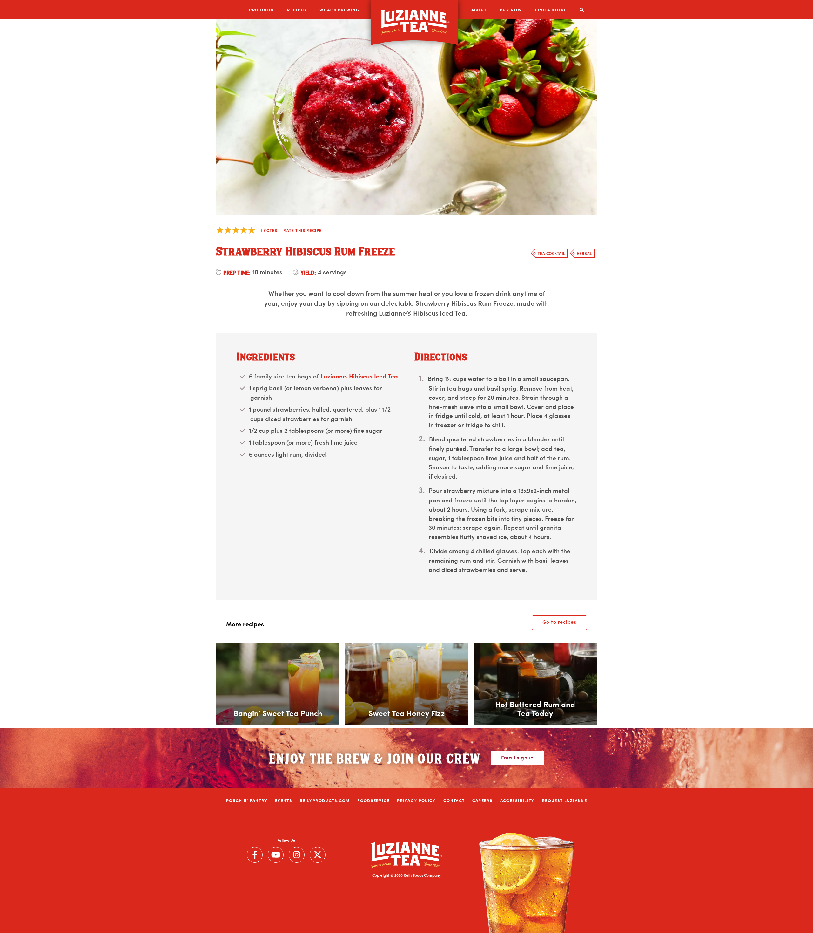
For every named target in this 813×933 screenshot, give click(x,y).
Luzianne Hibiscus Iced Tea (359, 375)
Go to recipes (559, 621)
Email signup (517, 757)
